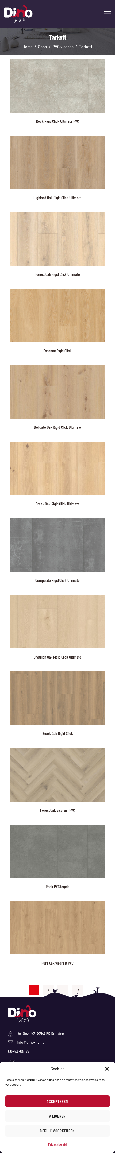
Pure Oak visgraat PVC (57, 962)
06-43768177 (18, 1051)
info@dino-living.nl (32, 1042)
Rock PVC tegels (57, 886)
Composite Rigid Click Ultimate (57, 580)
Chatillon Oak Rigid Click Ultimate (58, 656)
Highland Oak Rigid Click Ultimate (57, 197)
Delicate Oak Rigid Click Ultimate (57, 427)
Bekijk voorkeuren (57, 1130)
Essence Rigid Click (57, 350)
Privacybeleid (57, 1144)
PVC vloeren (63, 46)
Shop (42, 46)
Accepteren (57, 1101)
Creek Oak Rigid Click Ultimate (57, 503)
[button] (107, 1068)
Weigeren (57, 1116)
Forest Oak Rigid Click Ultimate (57, 274)
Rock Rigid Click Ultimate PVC (57, 120)
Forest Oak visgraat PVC (57, 809)
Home (27, 46)
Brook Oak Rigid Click (57, 733)
